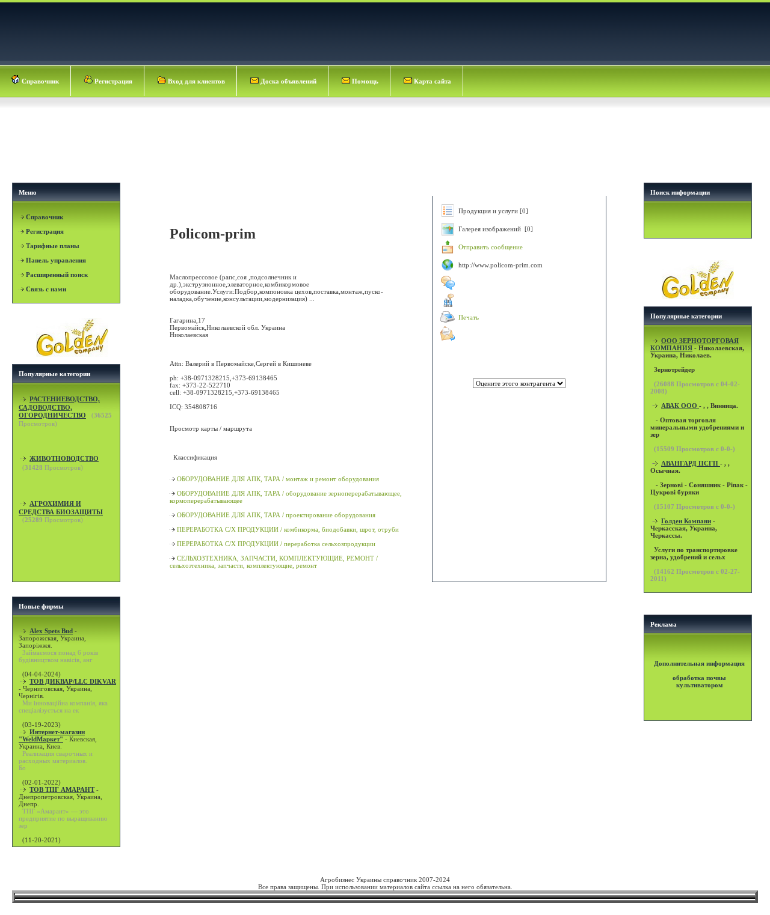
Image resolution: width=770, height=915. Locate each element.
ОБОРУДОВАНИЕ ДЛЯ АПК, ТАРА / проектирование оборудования (276, 514)
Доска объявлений (287, 81)
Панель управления (56, 260)
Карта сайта (431, 81)
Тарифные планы (52, 245)
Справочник (39, 81)
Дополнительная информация (699, 663)
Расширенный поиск (57, 274)
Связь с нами (46, 289)
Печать (468, 317)
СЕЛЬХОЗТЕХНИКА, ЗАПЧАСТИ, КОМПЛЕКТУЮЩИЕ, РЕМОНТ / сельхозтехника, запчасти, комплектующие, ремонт (274, 562)
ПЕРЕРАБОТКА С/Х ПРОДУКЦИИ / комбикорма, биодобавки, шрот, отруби (288, 529)
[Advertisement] (386, 142)
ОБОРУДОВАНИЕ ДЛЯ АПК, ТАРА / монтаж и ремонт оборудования (278, 478)
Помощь (364, 81)
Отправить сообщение (490, 247)
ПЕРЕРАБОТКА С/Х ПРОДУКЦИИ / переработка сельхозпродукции (276, 543)
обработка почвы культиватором (699, 681)
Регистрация (112, 81)
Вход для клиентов (195, 81)
